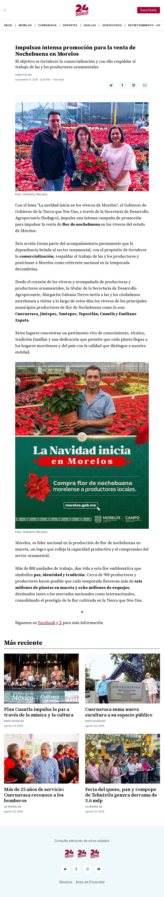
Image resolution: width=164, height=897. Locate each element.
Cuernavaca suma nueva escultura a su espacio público (118, 712)
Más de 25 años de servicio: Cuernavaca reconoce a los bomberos (34, 795)
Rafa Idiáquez (14, 720)
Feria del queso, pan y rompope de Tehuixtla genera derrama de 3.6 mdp (121, 795)
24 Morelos (12, 806)
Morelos (25, 25)
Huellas (90, 25)
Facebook (46, 622)
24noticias (23, 74)
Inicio (8, 25)
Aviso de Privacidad (90, 881)
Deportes (70, 25)
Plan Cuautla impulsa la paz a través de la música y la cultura (38, 712)
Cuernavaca (47, 25)
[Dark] (5, 10)
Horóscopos (112, 25)
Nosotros (66, 881)
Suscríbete (148, 10)
